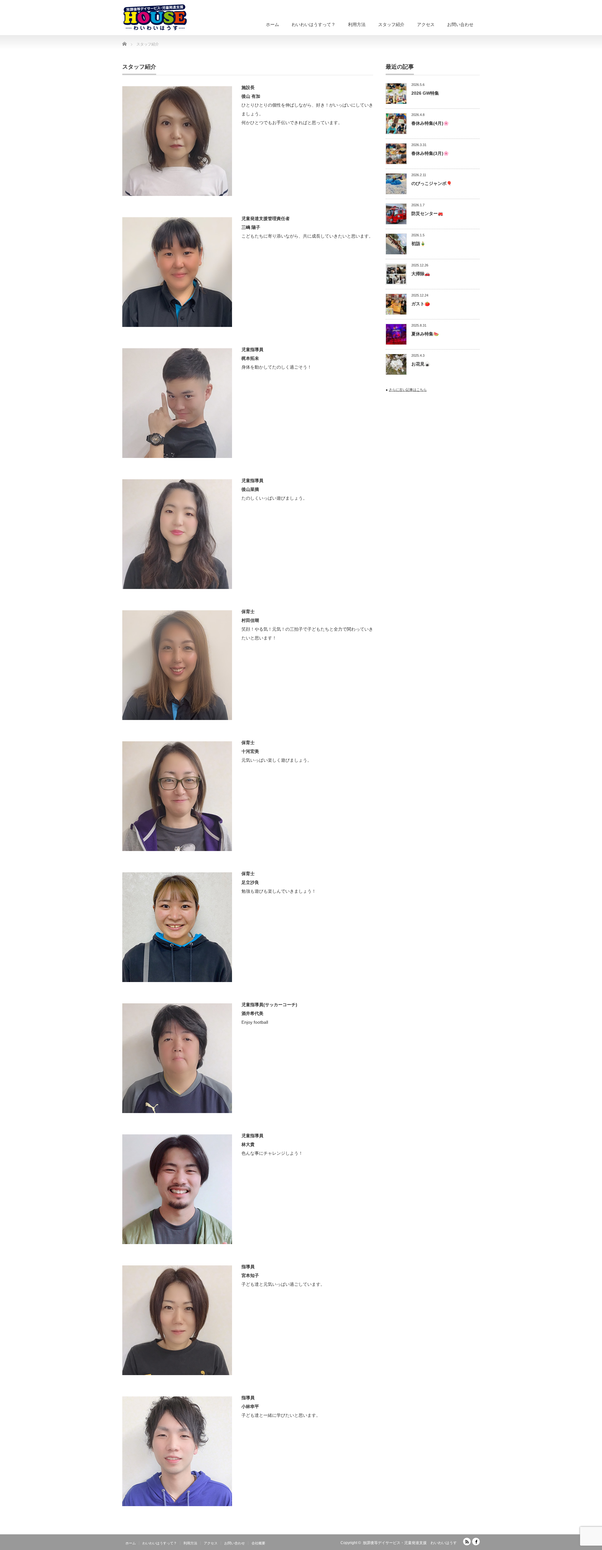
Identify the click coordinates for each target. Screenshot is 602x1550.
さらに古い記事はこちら (408, 389)
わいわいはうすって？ (313, 24)
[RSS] (467, 1541)
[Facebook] (476, 1541)
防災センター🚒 (427, 213)
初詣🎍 (418, 243)
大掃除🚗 (420, 273)
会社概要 (258, 1543)
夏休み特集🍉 (425, 333)
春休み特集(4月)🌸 (430, 123)
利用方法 (357, 24)
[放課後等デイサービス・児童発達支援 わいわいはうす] (155, 17)
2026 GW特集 (425, 93)
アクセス (426, 24)
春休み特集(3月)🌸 (430, 153)
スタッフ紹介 (391, 24)
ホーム (272, 24)
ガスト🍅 (420, 303)
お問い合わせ (460, 24)
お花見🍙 (420, 363)
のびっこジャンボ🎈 (431, 183)
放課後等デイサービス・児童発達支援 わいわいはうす (410, 1543)
